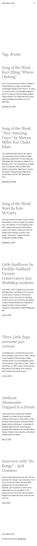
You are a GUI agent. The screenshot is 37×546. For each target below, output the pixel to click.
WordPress (22, 539)
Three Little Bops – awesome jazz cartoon (17, 341)
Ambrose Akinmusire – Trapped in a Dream (18, 402)
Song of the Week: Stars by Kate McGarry (16, 208)
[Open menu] (34, 3)
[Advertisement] (18, 31)
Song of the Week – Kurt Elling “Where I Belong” (17, 72)
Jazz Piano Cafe (8, 3)
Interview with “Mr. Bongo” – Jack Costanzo (18, 466)
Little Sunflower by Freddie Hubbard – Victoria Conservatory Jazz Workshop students (18, 273)
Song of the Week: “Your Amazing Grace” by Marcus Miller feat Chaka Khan (16, 137)
